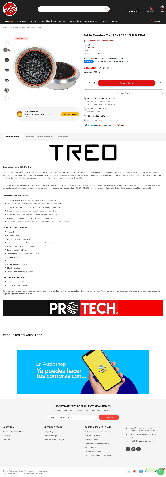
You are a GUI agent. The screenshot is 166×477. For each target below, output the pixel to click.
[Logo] (18, 9)
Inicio (5, 28)
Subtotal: (88, 72)
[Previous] (7, 43)
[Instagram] (133, 449)
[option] (46, 67)
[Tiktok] (138, 449)
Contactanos (69, 114)
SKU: (85, 48)
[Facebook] (128, 449)
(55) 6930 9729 (135, 11)
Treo (90, 45)
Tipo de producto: (90, 53)
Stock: (86, 50)
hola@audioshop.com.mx (143, 441)
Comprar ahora (123, 93)
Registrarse (151, 11)
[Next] (7, 98)
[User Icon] (151, 8)
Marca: (86, 45)
